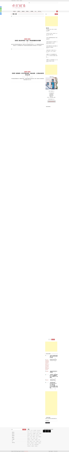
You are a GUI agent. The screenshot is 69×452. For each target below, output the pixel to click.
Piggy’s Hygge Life (14, 0)
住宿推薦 (34, 433)
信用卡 (37, 433)
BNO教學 (35, 430)
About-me (28, 430)
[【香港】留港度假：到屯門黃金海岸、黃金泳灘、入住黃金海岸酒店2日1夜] (27, 59)
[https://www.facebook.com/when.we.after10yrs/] (44, 431)
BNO (31, 430)
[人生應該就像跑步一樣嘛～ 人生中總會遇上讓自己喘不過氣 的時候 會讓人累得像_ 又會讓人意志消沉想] (51, 276)
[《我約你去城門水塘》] (47, 380)
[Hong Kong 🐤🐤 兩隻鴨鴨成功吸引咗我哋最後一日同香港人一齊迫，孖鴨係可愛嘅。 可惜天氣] (51, 115)
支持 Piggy (39, 11)
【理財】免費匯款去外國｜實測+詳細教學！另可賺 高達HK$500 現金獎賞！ (52, 47)
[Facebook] (1, 7)
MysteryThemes (26, 451)
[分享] (1, 14)
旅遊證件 (28, 438)
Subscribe (47, 422)
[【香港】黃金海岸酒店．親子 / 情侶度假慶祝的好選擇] (27, 27)
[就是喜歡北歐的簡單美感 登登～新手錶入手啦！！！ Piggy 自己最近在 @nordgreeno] (56, 162)
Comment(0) (31, 42)
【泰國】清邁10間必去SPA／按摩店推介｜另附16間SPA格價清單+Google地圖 (51, 42)
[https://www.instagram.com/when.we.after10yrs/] (47, 431)
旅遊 (36, 436)
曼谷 (31, 438)
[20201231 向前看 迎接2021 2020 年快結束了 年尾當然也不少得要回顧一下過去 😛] (56, 296)
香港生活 (14, 11)
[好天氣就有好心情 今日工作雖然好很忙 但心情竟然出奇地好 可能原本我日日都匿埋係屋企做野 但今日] (51, 237)
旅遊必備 (23, 11)
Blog (35, 11)
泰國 (36, 438)
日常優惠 (32, 11)
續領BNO (31, 441)
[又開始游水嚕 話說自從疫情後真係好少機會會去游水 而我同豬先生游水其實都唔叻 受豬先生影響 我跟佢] (47, 234)
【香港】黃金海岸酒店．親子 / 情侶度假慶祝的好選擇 (27, 40)
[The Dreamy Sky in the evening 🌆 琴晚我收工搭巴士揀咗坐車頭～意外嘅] (47, 120)
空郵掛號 (36, 439)
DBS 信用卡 (38, 430)
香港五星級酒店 (36, 444)
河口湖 (34, 438)
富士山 (28, 436)
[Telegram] (1, 12)
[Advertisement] (51, 21)
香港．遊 (26, 71)
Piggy (27, 42)
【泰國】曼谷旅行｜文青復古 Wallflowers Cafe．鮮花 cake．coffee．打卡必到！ (51, 51)
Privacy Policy (55, 451)
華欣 (40, 441)
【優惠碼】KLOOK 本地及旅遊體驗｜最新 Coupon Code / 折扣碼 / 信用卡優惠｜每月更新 (51, 55)
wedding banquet (29, 433)
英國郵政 (37, 441)
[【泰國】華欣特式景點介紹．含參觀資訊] (47, 371)
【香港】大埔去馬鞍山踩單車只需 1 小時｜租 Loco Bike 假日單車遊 (54, 356)
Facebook (18, 0)
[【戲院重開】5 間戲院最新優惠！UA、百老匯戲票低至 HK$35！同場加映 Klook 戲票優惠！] (47, 375)
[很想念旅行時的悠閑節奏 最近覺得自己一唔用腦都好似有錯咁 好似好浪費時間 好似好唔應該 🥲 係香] (56, 243)
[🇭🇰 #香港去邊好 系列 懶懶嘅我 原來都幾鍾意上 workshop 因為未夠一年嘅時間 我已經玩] (47, 303)
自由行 (34, 441)
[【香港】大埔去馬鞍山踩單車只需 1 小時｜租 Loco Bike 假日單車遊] (47, 356)
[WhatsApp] (1, 8)
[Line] (1, 9)
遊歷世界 (19, 11)
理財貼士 (27, 11)
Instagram (21, 0)
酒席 (28, 444)
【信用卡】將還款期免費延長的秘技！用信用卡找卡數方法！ (51, 38)
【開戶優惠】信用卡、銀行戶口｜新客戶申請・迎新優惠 (51, 30)
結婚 (39, 439)
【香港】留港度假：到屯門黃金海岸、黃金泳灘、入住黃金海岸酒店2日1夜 (27, 74)
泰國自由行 (28, 439)
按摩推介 (34, 436)
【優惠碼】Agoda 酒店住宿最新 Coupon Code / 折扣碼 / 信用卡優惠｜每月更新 (52, 60)
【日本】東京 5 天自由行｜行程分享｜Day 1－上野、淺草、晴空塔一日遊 (52, 34)
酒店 (30, 444)
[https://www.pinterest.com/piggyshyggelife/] (49, 431)
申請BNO (33, 439)
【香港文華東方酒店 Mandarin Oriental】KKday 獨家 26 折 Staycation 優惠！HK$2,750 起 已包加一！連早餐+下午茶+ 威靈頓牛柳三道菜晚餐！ (54, 385)
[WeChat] (1, 11)
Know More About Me (51, 101)
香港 (32, 444)
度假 (31, 436)
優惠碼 (40, 433)
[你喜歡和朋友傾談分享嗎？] (47, 364)
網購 (28, 441)
